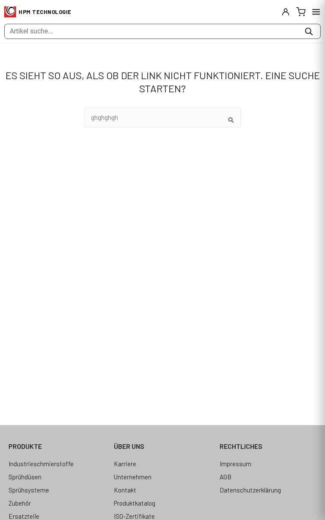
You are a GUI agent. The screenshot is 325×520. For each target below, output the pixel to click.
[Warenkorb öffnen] (300, 11)
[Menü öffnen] (316, 11)
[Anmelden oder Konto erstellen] (285, 11)
